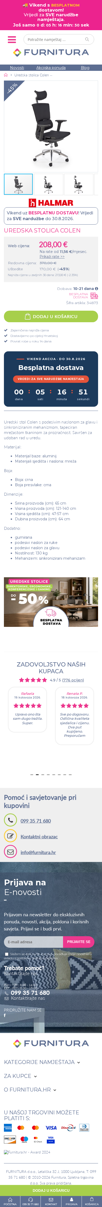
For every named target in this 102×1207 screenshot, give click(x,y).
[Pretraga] (87, 39)
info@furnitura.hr (38, 852)
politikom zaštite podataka (37, 958)
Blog (85, 67)
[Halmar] (51, 203)
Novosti (17, 67)
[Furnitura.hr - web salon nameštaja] (51, 53)
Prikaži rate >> (52, 256)
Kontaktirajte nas (28, 998)
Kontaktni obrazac (39, 836)
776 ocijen (73, 680)
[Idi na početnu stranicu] (6, 75)
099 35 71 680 (36, 820)
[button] (51, 126)
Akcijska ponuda (51, 67)
